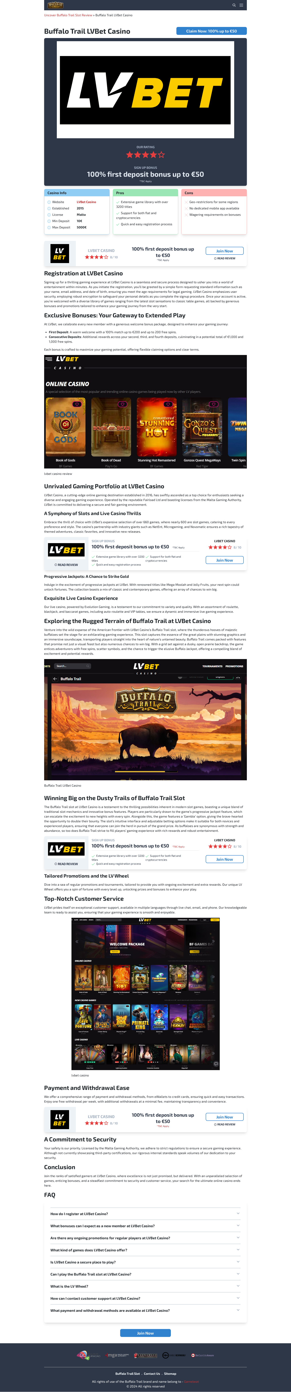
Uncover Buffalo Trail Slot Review (68, 15)
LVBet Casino (86, 202)
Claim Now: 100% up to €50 (211, 31)
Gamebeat (191, 1381)
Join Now (224, 250)
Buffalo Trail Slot (127, 1373)
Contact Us (152, 1373)
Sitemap (170, 1373)
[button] (145, 1213)
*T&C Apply (145, 181)
